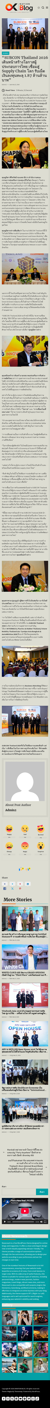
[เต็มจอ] (45, 1222)
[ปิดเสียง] (41, 1222)
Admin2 (4, 84)
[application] (25, 1211)
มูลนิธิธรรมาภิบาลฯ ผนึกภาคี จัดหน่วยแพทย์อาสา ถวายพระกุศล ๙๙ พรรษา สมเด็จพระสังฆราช (23, 1127)
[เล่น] (5, 1222)
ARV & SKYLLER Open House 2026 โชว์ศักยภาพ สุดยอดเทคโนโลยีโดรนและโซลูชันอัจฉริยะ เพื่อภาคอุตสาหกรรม (24, 1051)
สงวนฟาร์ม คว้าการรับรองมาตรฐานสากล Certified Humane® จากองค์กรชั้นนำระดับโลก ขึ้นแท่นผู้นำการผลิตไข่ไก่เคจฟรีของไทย (24, 936)
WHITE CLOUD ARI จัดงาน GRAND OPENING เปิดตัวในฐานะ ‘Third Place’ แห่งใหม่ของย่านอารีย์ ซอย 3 (24, 975)
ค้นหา (4, 1186)
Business (5, 53)
